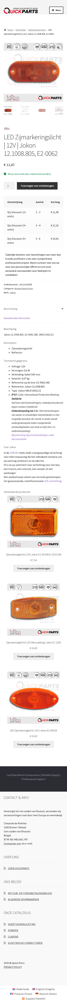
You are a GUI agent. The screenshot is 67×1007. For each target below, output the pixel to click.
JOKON (14, 452)
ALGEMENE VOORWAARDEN (23, 899)
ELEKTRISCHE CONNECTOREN (25, 943)
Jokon (13, 292)
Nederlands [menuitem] (22, 989)
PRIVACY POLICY (13, 967)
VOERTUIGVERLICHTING (21, 924)
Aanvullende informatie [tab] (17, 318)
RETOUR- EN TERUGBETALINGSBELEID (30, 893)
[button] (58, 47)
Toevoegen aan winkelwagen (37, 185)
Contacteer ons (12, 843)
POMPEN (13, 930)
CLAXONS (13, 936)
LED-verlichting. (53, 481)
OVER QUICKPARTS (18, 868)
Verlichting (21, 29)
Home (10, 29)
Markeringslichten (37, 29)
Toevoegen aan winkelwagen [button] (33, 568)
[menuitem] (21, 989)
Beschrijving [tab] (10, 308)
